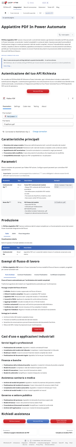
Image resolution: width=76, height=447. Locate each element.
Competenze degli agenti (44, 443)
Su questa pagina (8, 18)
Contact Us (31, 445)
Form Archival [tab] (9, 275)
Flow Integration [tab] (24, 234)
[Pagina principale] (5, 13)
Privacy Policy (39, 445)
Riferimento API (7, 443)
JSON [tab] (14, 234)
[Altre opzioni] (72, 35)
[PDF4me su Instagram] (30, 440)
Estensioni (42, 7)
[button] (38, 115)
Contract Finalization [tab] (24, 275)
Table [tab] (7, 234)
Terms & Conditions (49, 445)
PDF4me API (7, 7)
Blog (57, 7)
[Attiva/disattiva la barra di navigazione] (2, 2)
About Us (25, 445)
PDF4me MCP (32, 443)
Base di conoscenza (30, 7)
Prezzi (71, 443)
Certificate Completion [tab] (57, 275)
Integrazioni (17, 7)
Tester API (51, 7)
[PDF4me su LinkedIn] (25, 440)
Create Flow (38, 330)
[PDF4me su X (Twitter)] (28, 440)
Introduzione (16, 443)
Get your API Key (38, 91)
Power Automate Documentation (61, 421)
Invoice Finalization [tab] (40, 275)
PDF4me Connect (14, 421)
